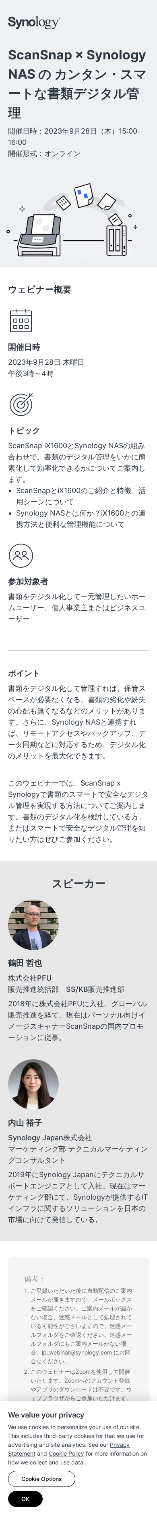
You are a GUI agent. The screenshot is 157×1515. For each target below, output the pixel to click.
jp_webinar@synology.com (77, 1352)
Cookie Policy (66, 1453)
